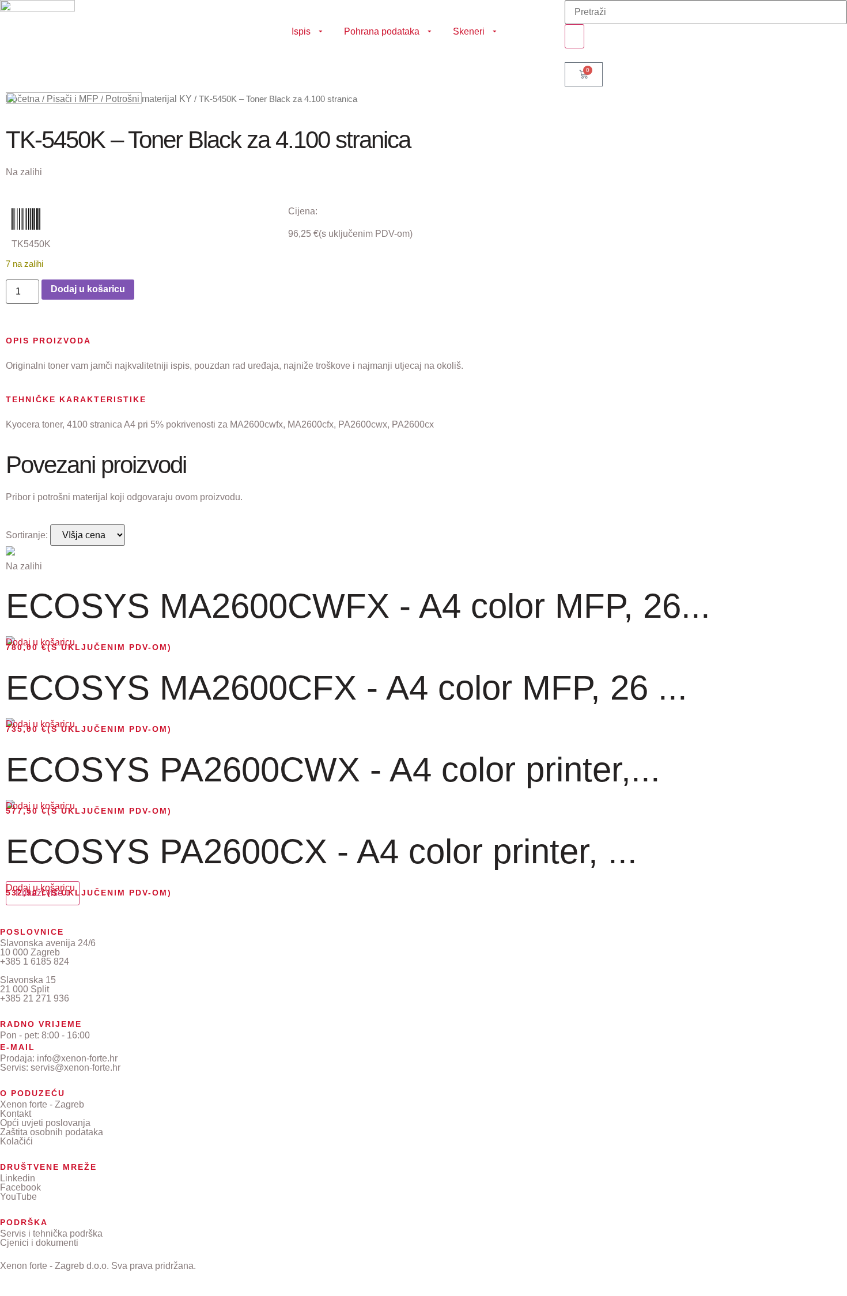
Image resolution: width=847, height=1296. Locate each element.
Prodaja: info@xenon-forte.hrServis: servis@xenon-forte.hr (60, 1062)
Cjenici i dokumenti (39, 1243)
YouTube (18, 1196)
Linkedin (17, 1178)
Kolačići (16, 1141)
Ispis (301, 31)
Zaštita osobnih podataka (51, 1132)
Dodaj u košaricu (88, 289)
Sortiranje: (27, 535)
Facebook (20, 1187)
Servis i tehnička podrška (51, 1233)
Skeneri (469, 31)
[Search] (574, 36)
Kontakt (15, 1114)
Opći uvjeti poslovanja (45, 1123)
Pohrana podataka (381, 31)
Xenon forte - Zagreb (42, 1104)
